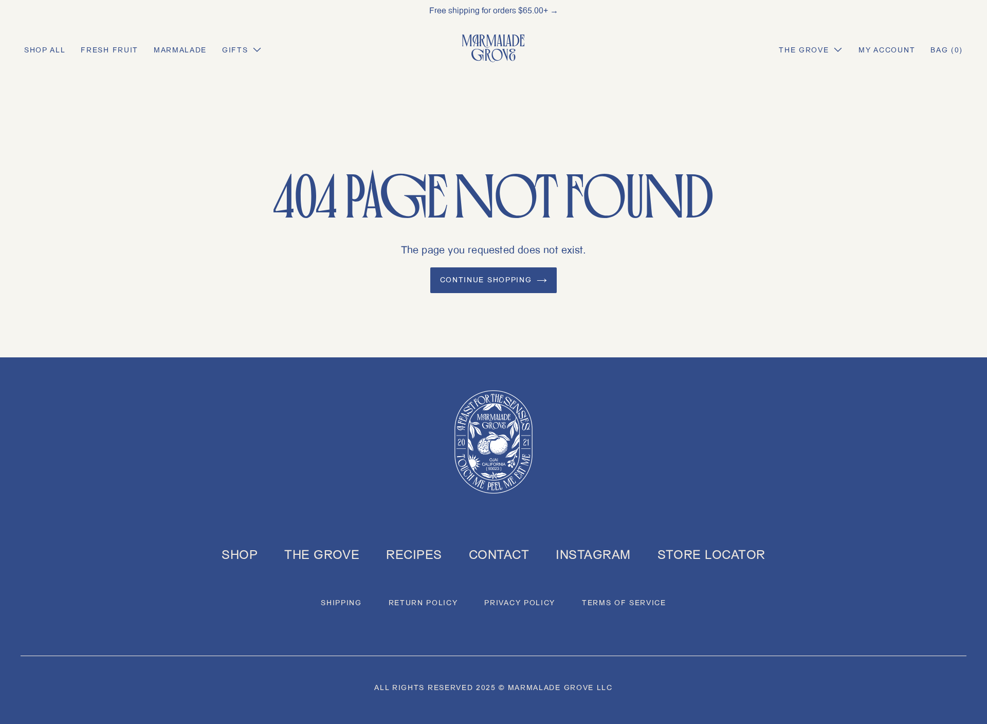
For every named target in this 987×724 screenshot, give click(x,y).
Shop (240, 555)
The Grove (804, 50)
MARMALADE (180, 50)
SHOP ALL (44, 50)
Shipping (341, 603)
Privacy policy (519, 603)
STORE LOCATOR (711, 555)
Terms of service (624, 603)
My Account (886, 50)
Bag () (946, 50)
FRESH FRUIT (109, 50)
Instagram (593, 555)
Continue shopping (486, 280)
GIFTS (235, 50)
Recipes (414, 555)
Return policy (423, 603)
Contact (499, 555)
